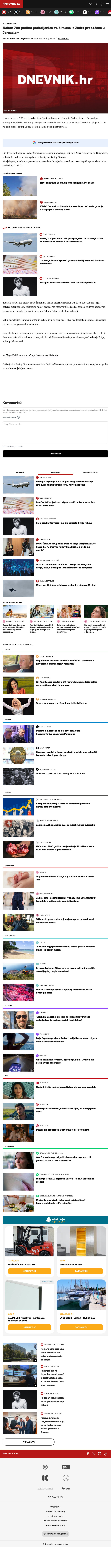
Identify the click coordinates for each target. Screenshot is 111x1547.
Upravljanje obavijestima (57, 1534)
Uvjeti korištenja (55, 1516)
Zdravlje (77, 12)
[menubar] (101, 4)
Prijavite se (55, 453)
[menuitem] (101, 4)
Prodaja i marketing (55, 1512)
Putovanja (63, 12)
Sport (21, 12)
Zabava (102, 12)
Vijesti (9, 12)
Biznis (90, 12)
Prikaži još (28, 1442)
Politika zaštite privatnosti (55, 1521)
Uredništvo (55, 1507)
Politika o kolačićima (55, 1525)
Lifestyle (48, 12)
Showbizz (34, 12)
